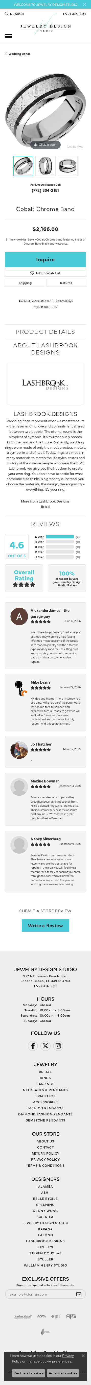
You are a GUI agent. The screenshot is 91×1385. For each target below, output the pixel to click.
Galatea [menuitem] (45, 1216)
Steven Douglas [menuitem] (45, 1253)
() (78, 537)
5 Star (39, 537)
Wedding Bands (20, 54)
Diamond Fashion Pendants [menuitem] (45, 1114)
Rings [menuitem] (45, 1077)
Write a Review (45, 925)
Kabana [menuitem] (45, 1228)
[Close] (84, 4)
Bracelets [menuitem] (45, 1095)
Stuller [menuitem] (45, 1259)
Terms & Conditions (45, 1165)
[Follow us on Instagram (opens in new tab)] (58, 1046)
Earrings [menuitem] (45, 1083)
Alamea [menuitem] (45, 1186)
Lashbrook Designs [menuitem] (45, 1240)
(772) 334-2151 (45, 190)
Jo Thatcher (41, 744)
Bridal (45, 506)
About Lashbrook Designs (45, 348)
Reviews (45, 523)
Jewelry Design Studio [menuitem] (46, 1222)
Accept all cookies (63, 1373)
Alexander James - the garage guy (50, 613)
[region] (45, 110)
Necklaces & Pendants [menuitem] (45, 1089)
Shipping (25, 283)
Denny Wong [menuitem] (45, 1210)
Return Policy (45, 1153)
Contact (45, 1147)
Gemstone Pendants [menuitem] (46, 1120)
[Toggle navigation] (8, 36)
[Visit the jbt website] (56, 1316)
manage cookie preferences (49, 1361)
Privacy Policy (45, 1159)
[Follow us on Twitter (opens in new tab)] (45, 1046)
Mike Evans (40, 682)
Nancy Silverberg (46, 838)
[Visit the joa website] (45, 1331)
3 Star (39, 547)
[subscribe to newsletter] (78, 1294)
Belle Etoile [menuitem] (45, 1198)
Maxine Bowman (45, 780)
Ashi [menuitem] (45, 1192)
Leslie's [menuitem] (45, 1247)
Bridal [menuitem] (45, 1071)
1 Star (40, 557)
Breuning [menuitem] (45, 1204)
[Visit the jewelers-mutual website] (23, 1316)
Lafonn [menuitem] (45, 1234)
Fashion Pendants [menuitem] (46, 1108)
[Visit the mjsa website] (71, 1316)
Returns (66, 283)
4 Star (39, 542)
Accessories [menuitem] (45, 1102)
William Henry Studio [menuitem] (45, 1265)
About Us (45, 1141)
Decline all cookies (28, 1373)
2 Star (39, 552)
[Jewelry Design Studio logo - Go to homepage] (45, 24)
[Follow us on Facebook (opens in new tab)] (33, 1046)
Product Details (45, 331)
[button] (15, 13)
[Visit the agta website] (41, 1316)
